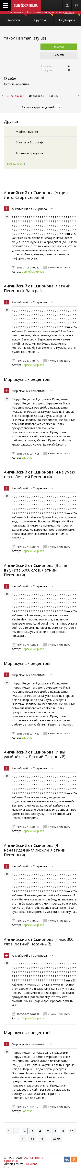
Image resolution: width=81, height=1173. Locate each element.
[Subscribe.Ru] (26, 5)
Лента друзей (15, 96)
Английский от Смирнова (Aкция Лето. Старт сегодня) (36, 195)
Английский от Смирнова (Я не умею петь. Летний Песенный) (39, 474)
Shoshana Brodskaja (29, 142)
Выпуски (13, 20)
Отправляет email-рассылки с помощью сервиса (40, 12)
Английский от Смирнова (29, 209)
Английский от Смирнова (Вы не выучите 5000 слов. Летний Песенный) (35, 570)
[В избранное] (8, 217)
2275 (56, 1138)
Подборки (67, 20)
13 (42, 1138)
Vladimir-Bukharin (27, 131)
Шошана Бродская (29, 153)
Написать (58, 55)
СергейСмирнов (33, 271)
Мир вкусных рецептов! (27, 379)
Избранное (36, 96)
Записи (54, 96)
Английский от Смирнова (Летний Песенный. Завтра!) (37, 288)
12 (32, 1138)
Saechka (27, 457)
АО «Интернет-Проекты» (25, 1159)
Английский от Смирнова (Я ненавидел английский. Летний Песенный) (34, 850)
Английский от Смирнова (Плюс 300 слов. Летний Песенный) (38, 942)
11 (23, 1138)
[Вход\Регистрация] (67, 5)
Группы (40, 20)
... (17, 1131)
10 (71, 1131)
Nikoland (32, 1164)
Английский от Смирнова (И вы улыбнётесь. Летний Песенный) (34, 754)
